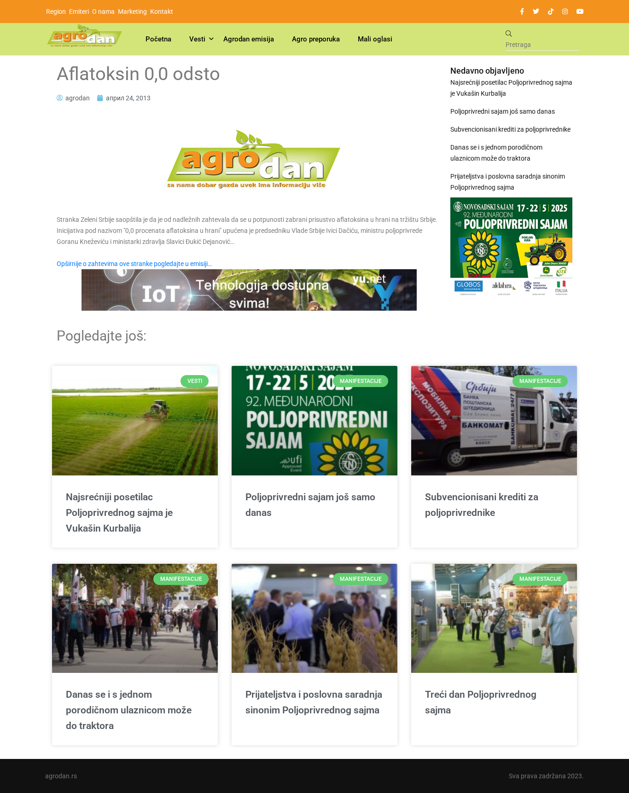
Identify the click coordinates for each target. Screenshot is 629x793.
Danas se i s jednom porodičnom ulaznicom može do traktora (496, 153)
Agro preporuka (316, 39)
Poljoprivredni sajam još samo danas (502, 111)
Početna (158, 39)
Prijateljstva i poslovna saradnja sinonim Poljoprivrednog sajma (507, 182)
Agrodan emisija (248, 39)
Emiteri (79, 11)
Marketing (132, 11)
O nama (103, 11)
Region (56, 11)
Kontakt (161, 11)
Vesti (197, 39)
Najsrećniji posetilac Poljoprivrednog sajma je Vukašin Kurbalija (511, 88)
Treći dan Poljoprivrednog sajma (480, 702)
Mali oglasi (375, 39)
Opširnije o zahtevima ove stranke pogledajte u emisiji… (134, 263)
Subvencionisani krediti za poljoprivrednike (510, 129)
